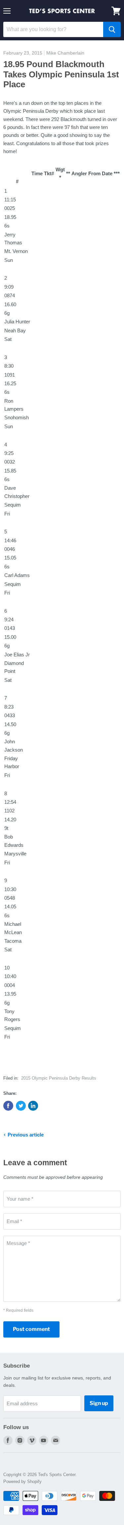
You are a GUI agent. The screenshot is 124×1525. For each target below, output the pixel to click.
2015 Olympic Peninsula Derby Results (58, 1078)
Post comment (31, 1329)
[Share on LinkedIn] (33, 1106)
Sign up (99, 1403)
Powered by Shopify (22, 1481)
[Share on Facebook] (8, 1106)
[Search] (112, 29)
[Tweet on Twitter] (21, 1106)
